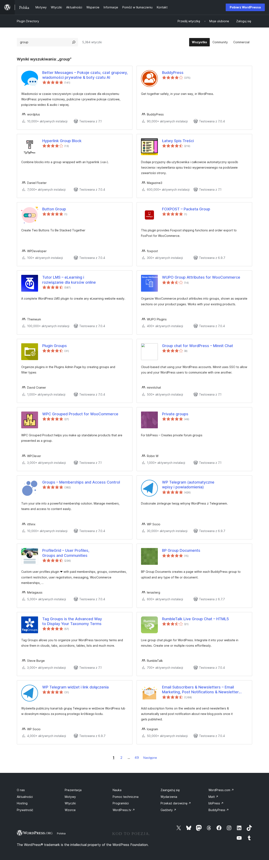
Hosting (22, 803)
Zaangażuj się (170, 790)
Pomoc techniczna (125, 796)
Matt (213, 796)
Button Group (54, 209)
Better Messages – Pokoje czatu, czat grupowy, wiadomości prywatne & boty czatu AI (85, 75)
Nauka (117, 790)
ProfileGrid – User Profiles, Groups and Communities (65, 552)
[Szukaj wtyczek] (74, 42)
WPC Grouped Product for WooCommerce (80, 414)
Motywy (70, 796)
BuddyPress (172, 72)
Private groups (175, 414)
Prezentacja (73, 790)
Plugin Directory (28, 21)
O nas (21, 790)
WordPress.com (221, 790)
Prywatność (25, 810)
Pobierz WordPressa (245, 7)
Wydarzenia (169, 796)
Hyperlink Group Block (62, 141)
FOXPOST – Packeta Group (186, 209)
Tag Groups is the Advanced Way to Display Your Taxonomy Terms (72, 621)
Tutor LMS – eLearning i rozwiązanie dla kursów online (69, 279)
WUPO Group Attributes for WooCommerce (201, 277)
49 (136, 757)
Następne (150, 757)
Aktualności (25, 796)
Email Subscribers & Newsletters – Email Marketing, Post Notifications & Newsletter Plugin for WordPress (200, 690)
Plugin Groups (54, 345)
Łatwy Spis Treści (178, 141)
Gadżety (168, 810)
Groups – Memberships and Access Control (81, 482)
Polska (61, 833)
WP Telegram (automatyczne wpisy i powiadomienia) (188, 484)
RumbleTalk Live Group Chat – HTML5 (195, 619)
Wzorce (70, 810)
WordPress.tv (124, 810)
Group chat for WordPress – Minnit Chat (197, 345)
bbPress (216, 803)
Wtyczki (70, 803)
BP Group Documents (181, 550)
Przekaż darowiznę (176, 803)
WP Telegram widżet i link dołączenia (75, 687)
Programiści (121, 803)
